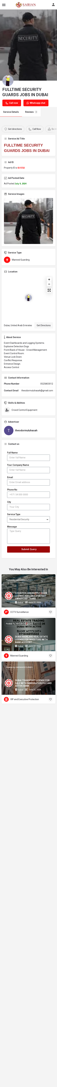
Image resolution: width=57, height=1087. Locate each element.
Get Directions (44, 325)
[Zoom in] (49, 279)
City (9, 502)
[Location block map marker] (28, 297)
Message (12, 526)
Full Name (12, 452)
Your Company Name (18, 465)
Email (10, 477)
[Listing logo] (7, 80)
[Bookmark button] (50, 612)
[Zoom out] (49, 284)
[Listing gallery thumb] (28, 221)
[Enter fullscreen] (49, 290)
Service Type (13, 514)
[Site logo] (18, 5)
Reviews (31, 112)
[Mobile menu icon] (4, 5)
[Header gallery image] (28, 45)
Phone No (12, 489)
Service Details (11, 112)
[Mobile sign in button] (53, 5)
